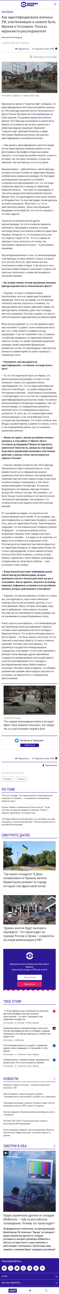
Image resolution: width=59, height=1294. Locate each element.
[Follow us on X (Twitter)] (10, 1268)
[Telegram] (29, 1290)
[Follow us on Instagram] (23, 1268)
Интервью (7, 12)
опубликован (43, 114)
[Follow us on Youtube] (17, 1268)
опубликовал (38, 571)
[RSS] (36, 1268)
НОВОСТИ (10, 1079)
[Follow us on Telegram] (29, 1268)
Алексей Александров (12, 37)
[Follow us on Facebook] (4, 1268)
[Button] (22, 49)
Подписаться (29, 745)
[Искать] (46, 1290)
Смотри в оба (15, 1146)
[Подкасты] (42, 1268)
